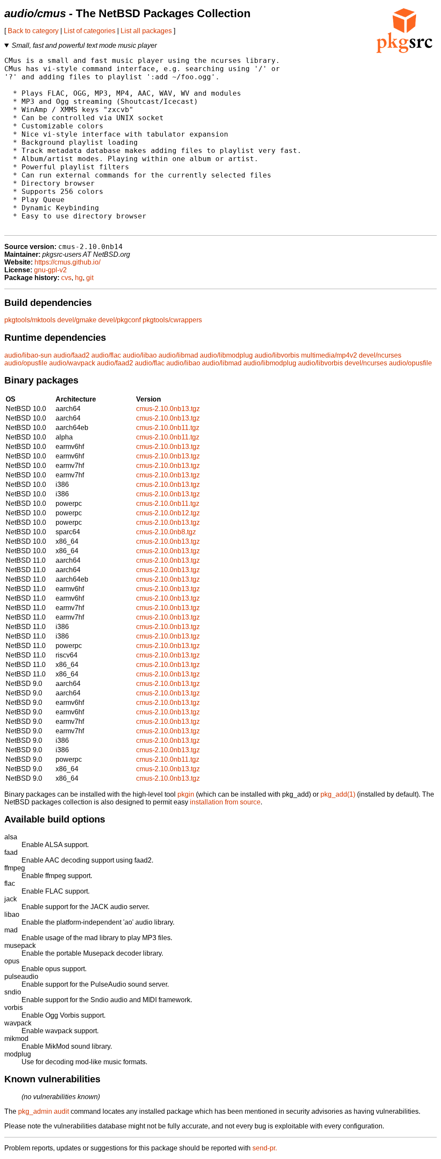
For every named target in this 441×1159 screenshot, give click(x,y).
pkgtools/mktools (30, 320)
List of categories (89, 30)
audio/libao (140, 355)
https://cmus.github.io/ (67, 262)
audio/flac (106, 355)
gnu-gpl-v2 (50, 270)
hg (79, 277)
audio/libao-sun (28, 355)
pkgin (185, 794)
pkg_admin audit (43, 1111)
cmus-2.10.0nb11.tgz (167, 427)
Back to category (33, 30)
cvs (66, 277)
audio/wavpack (72, 363)
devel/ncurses (380, 355)
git (89, 277)
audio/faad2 (71, 355)
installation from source (225, 802)
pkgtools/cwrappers (172, 320)
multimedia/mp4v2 (329, 355)
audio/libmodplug (226, 355)
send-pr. (264, 1148)
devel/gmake (76, 320)
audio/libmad (178, 355)
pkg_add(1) (337, 794)
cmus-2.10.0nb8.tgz (166, 532)
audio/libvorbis (277, 355)
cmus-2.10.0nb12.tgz (168, 513)
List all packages (146, 30)
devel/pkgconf (119, 320)
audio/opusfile (25, 363)
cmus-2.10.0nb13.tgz (168, 408)
